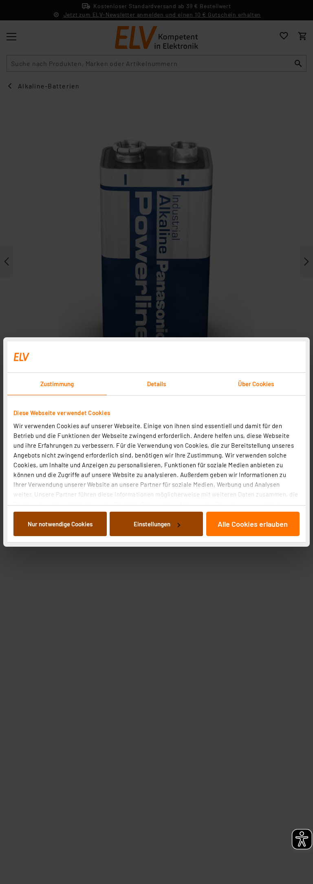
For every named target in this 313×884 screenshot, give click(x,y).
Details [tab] (156, 383)
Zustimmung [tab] (57, 383)
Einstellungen (152, 524)
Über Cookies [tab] (256, 383)
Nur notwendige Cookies (60, 524)
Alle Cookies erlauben (253, 523)
